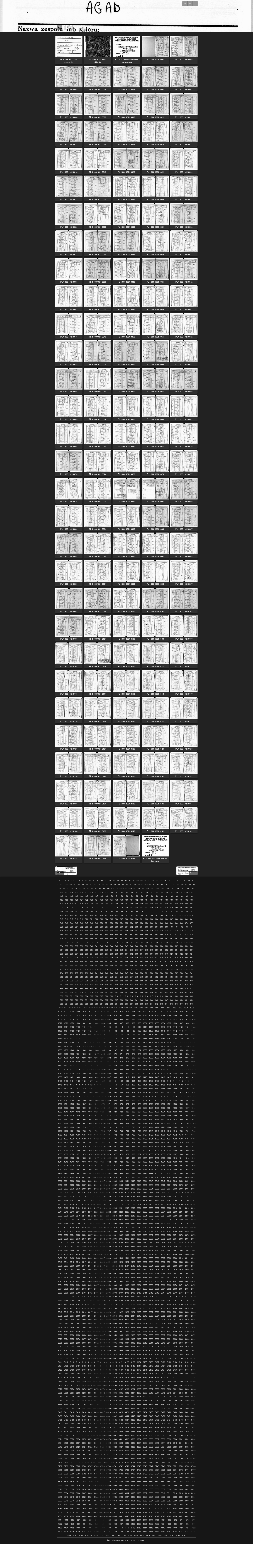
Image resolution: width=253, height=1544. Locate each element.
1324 (163, 1061)
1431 (115, 1081)
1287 (78, 1058)
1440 (169, 1081)
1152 (96, 1034)
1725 (175, 1127)
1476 (90, 1088)
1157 (127, 1034)
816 (191, 980)
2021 (145, 1177)
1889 (187, 1154)
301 (126, 915)
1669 (115, 1119)
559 (186, 946)
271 (146, 911)
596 (101, 954)
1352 (193, 1065)
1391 (151, 1073)
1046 (151, 1015)
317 (71, 919)
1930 (157, 1162)
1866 (187, 1150)
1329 (193, 1061)
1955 (169, 1165)
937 (116, 1000)
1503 (115, 1092)
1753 (60, 1135)
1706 (60, 1127)
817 (61, 984)
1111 (127, 1027)
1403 (84, 1077)
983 (76, 1007)
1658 (187, 1115)
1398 (193, 1073)
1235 (181, 1046)
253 (191, 907)
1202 (121, 1042)
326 (116, 919)
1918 (84, 1162)
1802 (78, 1142)
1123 (60, 1031)
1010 (84, 1011)
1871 (78, 1154)
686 (91, 965)
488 (101, 938)
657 (86, 961)
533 (191, 942)
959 (91, 1004)
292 (81, 915)
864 (156, 988)
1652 (151, 1115)
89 (104, 888)
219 (181, 903)
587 (191, 950)
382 (81, 927)
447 (186, 930)
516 (106, 942)
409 (81, 930)
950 (181, 1000)
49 (83, 884)
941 (136, 1000)
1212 (181, 1042)
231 (96, 907)
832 (136, 984)
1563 (60, 1104)
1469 (187, 1084)
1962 (72, 1169)
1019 (139, 1011)
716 (106, 969)
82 (76, 888)
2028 (187, 1177)
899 (61, 996)
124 (131, 892)
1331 (66, 1065)
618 (161, 954)
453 (81, 934)
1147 (66, 1034)
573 (121, 950)
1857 (133, 1150)
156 (141, 896)
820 (76, 984)
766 (81, 977)
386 (101, 927)
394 (141, 927)
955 (71, 1004)
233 (106, 907)
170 (76, 900)
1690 (102, 1123)
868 (176, 988)
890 (151, 992)
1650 (139, 1115)
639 (131, 957)
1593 (102, 1108)
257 (76, 911)
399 (166, 927)
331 (141, 919)
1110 (121, 1027)
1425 (78, 1081)
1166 (181, 1034)
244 (146, 907)
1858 (139, 1150)
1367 (145, 1069)
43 (60, 884)
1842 (181, 1146)
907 (101, 996)
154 (131, 896)
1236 (187, 1046)
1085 (108, 1023)
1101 (66, 1027)
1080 (78, 1023)
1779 (78, 1138)
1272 (127, 1054)
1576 (139, 1104)
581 (161, 950)
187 (161, 900)
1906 (151, 1158)
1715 (115, 1127)
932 (91, 1000)
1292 (108, 1058)
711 (81, 969)
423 (116, 930)
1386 (121, 1073)
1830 (108, 1146)
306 (151, 915)
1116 (157, 1027)
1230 (151, 1046)
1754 (66, 1135)
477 (66, 938)
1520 (78, 1096)
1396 (181, 1073)
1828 (96, 1146)
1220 (90, 1046)
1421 (193, 1077)
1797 (187, 1138)
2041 (127, 1181)
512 (86, 942)
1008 (72, 1011)
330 (136, 919)
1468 (181, 1084)
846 (71, 988)
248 (166, 907)
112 (71, 892)
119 (106, 892)
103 (162, 888)
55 (107, 884)
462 (126, 934)
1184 (151, 1038)
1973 (133, 1169)
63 (139, 884)
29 (141, 880)
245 (151, 907)
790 (61, 980)
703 (176, 965)
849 (86, 988)
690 (111, 965)
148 (101, 896)
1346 (157, 1065)
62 (135, 884)
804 (131, 980)
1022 (157, 1011)
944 (151, 1000)
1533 (157, 1096)
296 (101, 915)
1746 (157, 1131)
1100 (60, 1027)
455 (91, 934)
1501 (102, 1092)
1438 (157, 1081)
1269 (108, 1054)
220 (186, 903)
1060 (96, 1019)
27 (134, 880)
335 (161, 919)
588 (61, 954)
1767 (145, 1135)
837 (161, 984)
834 (146, 984)
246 (156, 907)
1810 (127, 1142)
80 (68, 888)
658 (91, 961)
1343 (139, 1065)
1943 (96, 1165)
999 (156, 1007)
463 (131, 934)
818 (66, 984)
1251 (139, 1050)
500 (161, 938)
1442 (181, 1081)
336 (166, 919)
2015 (108, 1177)
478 (71, 938)
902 (76, 996)
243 (141, 907)
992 (121, 1007)
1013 (102, 1011)
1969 (115, 1169)
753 (156, 973)
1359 (96, 1069)
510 (76, 942)
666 (131, 961)
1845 (60, 1150)
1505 (127, 1092)
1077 (60, 1023)
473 (181, 934)
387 (106, 927)
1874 (96, 1154)
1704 (187, 1123)
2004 (181, 1173)
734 (61, 973)
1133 (121, 1031)
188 (166, 900)
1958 (187, 1165)
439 (146, 930)
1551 (127, 1100)
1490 (175, 1088)
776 (126, 977)
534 (61, 946)
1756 (78, 1135)
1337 (102, 1065)
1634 (181, 1111)
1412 (139, 1077)
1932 (169, 1162)
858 (126, 988)
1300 (157, 1058)
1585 (193, 1104)
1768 (151, 1135)
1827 (90, 1146)
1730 (66, 1131)
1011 (90, 1011)
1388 (133, 1073)
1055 (66, 1019)
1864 (175, 1150)
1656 (175, 1115)
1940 (78, 1165)
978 (186, 1004)
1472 (66, 1088)
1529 (133, 1096)
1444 (193, 1081)
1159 (139, 1034)
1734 (90, 1131)
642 (146, 957)
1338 (108, 1065)
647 (171, 957)
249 (171, 907)
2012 (90, 1177)
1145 (193, 1031)
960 (96, 1004)
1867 (193, 1150)
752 (151, 973)
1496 (72, 1092)
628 (76, 957)
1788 (133, 1138)
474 (186, 934)
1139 (157, 1031)
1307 (60, 1061)
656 (81, 961)
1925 (127, 1162)
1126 (78, 1031)
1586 (60, 1108)
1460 (139, 1084)
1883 (151, 1154)
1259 (187, 1050)
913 (131, 996)
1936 (193, 1162)
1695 (133, 1123)
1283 (193, 1054)
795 (86, 980)
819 (71, 984)
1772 (175, 1135)
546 (121, 946)
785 (171, 977)
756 (171, 973)
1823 (66, 1146)
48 (79, 884)
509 (71, 942)
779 (141, 977)
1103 (78, 1027)
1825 (78, 1146)
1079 (72, 1023)
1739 (121, 1131)
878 (91, 992)
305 (146, 915)
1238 (60, 1050)
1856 (127, 1150)
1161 (151, 1034)
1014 (108, 1011)
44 (63, 884)
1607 (187, 1108)
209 (136, 903)
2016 (115, 1177)
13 (98, 880)
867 (171, 988)
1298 (145, 1058)
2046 (157, 1181)
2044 (145, 1181)
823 (91, 984)
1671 (127, 1119)
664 (121, 961)
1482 (127, 1088)
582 (166, 950)
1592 (96, 1108)
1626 (133, 1111)
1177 (108, 1038)
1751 (187, 1131)
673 (166, 961)
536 (71, 946)
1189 (181, 1038)
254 (61, 911)
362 (161, 923)
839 (171, 984)
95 (127, 888)
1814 (151, 1142)
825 (101, 984)
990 (111, 1007)
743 (106, 973)
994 (131, 1007)
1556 (157, 1100)
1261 (60, 1054)
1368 (151, 1069)
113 (76, 892)
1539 (193, 1096)
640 (136, 957)
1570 (102, 1104)
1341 (127, 1065)
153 (126, 896)
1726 (181, 1127)
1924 (121, 1162)
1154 (108, 1034)
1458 (127, 1084)
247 (161, 907)
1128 (90, 1031)
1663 (78, 1119)
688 (101, 965)
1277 (157, 1054)
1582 (175, 1104)
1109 (115, 1027)
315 (61, 919)
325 (111, 919)
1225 (121, 1046)
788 (186, 977)
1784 (108, 1138)
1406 (102, 1077)
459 (111, 934)
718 (116, 969)
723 (141, 969)
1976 (151, 1169)
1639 (72, 1115)
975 (171, 1004)
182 (136, 900)
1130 (102, 1031)
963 (111, 1004)
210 (141, 903)
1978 (163, 1169)
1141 (169, 1031)
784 (166, 977)
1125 (72, 1031)
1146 (60, 1034)
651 (191, 957)
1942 (90, 1165)
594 (91, 954)
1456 (115, 1084)
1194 (72, 1042)
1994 (121, 1173)
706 (191, 965)
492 (121, 938)
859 (131, 988)
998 (151, 1007)
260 (91, 911)
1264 (78, 1054)
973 (161, 1004)
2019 (133, 1177)
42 (193, 880)
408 (76, 930)
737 (76, 973)
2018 (127, 1177)
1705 (193, 1123)
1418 (175, 1077)
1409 (121, 1077)
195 (66, 903)
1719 (139, 1127)
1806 (102, 1142)
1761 (108, 1135)
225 (66, 907)
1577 (145, 1104)
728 (166, 969)
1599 (139, 1108)
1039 (108, 1015)
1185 (157, 1038)
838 (166, 984)
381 (76, 927)
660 (101, 961)
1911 (181, 1158)
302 (131, 915)
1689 (96, 1123)
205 (116, 903)
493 (126, 938)
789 (191, 977)
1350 (181, 1065)
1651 (145, 1115)
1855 (121, 1150)
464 (136, 934)
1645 (108, 1115)
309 (166, 915)
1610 (66, 1111)
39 (181, 880)
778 (136, 977)
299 (116, 915)
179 (121, 900)
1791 (151, 1138)
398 (161, 927)
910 (116, 996)
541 (96, 946)
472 (176, 934)
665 (126, 961)
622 (181, 954)
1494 (60, 1092)
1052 (187, 1015)
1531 (145, 1096)
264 (111, 911)
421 (106, 930)
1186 (163, 1038)
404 (191, 927)
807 (146, 980)
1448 (78, 1084)
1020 (145, 1011)
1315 (108, 1061)
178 (116, 900)
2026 (175, 1177)
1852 (102, 1150)
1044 (139, 1015)
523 (141, 942)
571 (111, 950)
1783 (102, 1138)
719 (121, 969)
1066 (133, 1019)
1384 (108, 1073)
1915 (66, 1162)
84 (84, 888)
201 (96, 903)
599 (116, 954)
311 (176, 915)
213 (156, 903)
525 (151, 942)
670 (151, 961)
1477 (96, 1088)
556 (171, 946)
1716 (121, 1127)
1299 (151, 1058)
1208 (157, 1042)
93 (119, 888)
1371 (169, 1069)
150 (111, 896)
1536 (175, 1096)
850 (91, 988)
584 (176, 950)
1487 (157, 1088)
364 (171, 923)
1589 (78, 1108)
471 (171, 934)
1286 (72, 1058)
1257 (175, 1050)
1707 (66, 1127)
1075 (187, 1019)
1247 (115, 1050)
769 (96, 977)
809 (156, 980)
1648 (127, 1115)
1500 (96, 1092)
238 (116, 907)
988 (101, 1007)
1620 (96, 1111)
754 (161, 973)
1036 (90, 1015)
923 (181, 996)
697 (146, 965)
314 (191, 915)
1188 (175, 1038)
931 (86, 1000)
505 (186, 938)
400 (171, 927)
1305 (187, 1058)
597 (106, 954)
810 (161, 980)
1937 (60, 1165)
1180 (127, 1038)
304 (141, 915)
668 (141, 961)
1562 (193, 1100)
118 (101, 892)
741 (96, 973)
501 (166, 938)
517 (111, 942)
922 (176, 996)
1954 (163, 1165)
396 (151, 927)
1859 (145, 1150)
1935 (187, 1162)
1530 (139, 1096)
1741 (133, 1131)
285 (181, 911)
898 (191, 992)
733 (191, 969)
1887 (175, 1154)
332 (146, 919)
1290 (96, 1058)
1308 (66, 1061)
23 (118, 880)
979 (191, 1004)
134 (166, 892)
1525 (108, 1096)
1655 (169, 1115)
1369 (157, 1069)
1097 (181, 1023)
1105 (90, 1027)
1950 (139, 1165)
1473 (72, 1088)
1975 (145, 1169)
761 (191, 973)
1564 (66, 1104)
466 (146, 934)
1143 (181, 1031)
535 (66, 946)
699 (156, 965)
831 (131, 984)
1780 (84, 1138)
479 (76, 938)
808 (151, 980)
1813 (145, 1142)
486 (91, 938)
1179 (121, 1038)
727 (161, 969)
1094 (163, 1023)
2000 (157, 1173)
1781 (90, 1138)
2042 (133, 1181)
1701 (169, 1123)
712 (86, 969)
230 (91, 907)
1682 (193, 1119)
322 (96, 919)
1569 (96, 1104)
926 (61, 1000)
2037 (102, 1181)
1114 (145, 1027)
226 (71, 907)
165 (186, 896)
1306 (193, 1058)
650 (186, 957)
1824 (72, 1146)
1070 (157, 1019)
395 (146, 927)
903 (81, 996)
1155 (115, 1034)
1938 (66, 1165)
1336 (96, 1065)
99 (143, 888)
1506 (133, 1092)
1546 (96, 1100)
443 (166, 930)
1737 (108, 1131)
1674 (145, 1119)
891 (156, 992)
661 (106, 961)
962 (106, 1004)
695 (136, 965)
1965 (90, 1169)
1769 (157, 1135)
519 (121, 942)
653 (66, 961)
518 (116, 942)
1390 (145, 1073)
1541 (66, 1100)
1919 (90, 1162)
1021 (151, 1011)
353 (116, 923)
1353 (60, 1069)
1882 (145, 1154)
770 (101, 977)
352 (111, 923)
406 (66, 930)
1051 (181, 1015)
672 (161, 961)
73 (178, 884)
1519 (72, 1096)
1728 (193, 1127)
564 (76, 950)
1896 (90, 1158)
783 (161, 977)
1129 (96, 1031)
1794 (169, 1138)
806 (141, 980)
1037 (96, 1015)
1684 (66, 1123)
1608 (193, 1108)
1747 (163, 1131)
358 (141, 923)
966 (126, 1004)
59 (123, 884)
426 (131, 930)
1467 (175, 1084)
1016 (121, 1011)
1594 (108, 1108)
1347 (163, 1065)
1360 (102, 1069)
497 (146, 938)
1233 (169, 1046)
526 (156, 942)
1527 (121, 1096)
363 (166, 923)
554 (161, 946)
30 (145, 880)
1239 (66, 1050)
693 (126, 965)
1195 (78, 1042)
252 (186, 907)
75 (186, 884)
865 (161, 988)
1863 (169, 1150)
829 (121, 984)
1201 (115, 1042)
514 (96, 942)
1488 (163, 1088)
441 (156, 930)
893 (166, 992)
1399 (60, 1077)
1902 (127, 1158)
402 (181, 927)
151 (116, 896)
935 (106, 1000)
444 (171, 930)
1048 (163, 1015)
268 (131, 911)
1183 (145, 1038)
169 (71, 900)
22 (114, 880)
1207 (151, 1042)
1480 (115, 1088)
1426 (84, 1081)
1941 (84, 1165)
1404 (90, 1077)
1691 (108, 1123)
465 (141, 934)
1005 (192, 1007)
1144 (187, 1031)
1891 (60, 1158)
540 (91, 946)
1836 (145, 1146)
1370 (163, 1069)
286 (186, 911)
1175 (96, 1038)
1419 (181, 1077)
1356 (78, 1069)
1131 (108, 1031)
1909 (169, 1158)
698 (151, 965)
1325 (169, 1061)
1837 (151, 1146)
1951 (145, 1165)
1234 (175, 1046)
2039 (115, 1181)
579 (151, 950)
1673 (139, 1119)
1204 (133, 1042)
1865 (181, 1150)
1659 (193, 1115)
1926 (133, 1162)
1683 (60, 1123)
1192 (60, 1042)
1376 (60, 1073)
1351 (187, 1065)
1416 (163, 1077)
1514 (181, 1092)
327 (121, 919)
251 (181, 907)
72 (174, 884)
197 (76, 903)
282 (166, 911)
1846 (66, 1150)
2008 (66, 1177)
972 (156, 1004)
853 (101, 988)
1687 (84, 1123)
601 (126, 954)
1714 (108, 1127)
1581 (169, 1104)
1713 (102, 1127)
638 (126, 957)
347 (86, 923)
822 (86, 984)
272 (151, 911)
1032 (66, 1015)
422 (111, 930)
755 (166, 973)
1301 (163, 1058)
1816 (163, 1142)
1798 (193, 1138)
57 (115, 884)
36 (169, 880)
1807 (108, 1142)
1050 (175, 1015)
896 (181, 992)
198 (81, 903)
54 (103, 884)
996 (141, 1007)
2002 (169, 1173)
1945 (108, 1165)
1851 (96, 1150)
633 (101, 957)
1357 (84, 1069)
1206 (145, 1042)
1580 (163, 1104)
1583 (181, 1104)
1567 (84, 1104)
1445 (60, 1084)
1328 (187, 1061)
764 (71, 977)
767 (86, 977)
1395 (175, 1073)
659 (96, 961)
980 (61, 1007)
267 (126, 911)
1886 (169, 1154)
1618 (84, 1111)
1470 (193, 1084)
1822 (60, 1146)
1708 (72, 1127)
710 (76, 969)
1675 (151, 1119)
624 (191, 954)
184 (146, 900)
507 (61, 942)
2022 (151, 1177)
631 (91, 957)
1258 (181, 1050)
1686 (78, 1123)
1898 (102, 1158)
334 (156, 919)
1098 (187, 1023)
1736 (102, 1131)
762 (61, 977)
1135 (133, 1031)
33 (157, 880)
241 (131, 907)
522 (136, 942)
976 (176, 1004)
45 (67, 884)
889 (146, 992)
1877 (115, 1154)
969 (141, 1004)
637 (121, 957)
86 (92, 888)
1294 (121, 1058)
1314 (102, 1061)
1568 (90, 1104)
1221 (96, 1046)
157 (146, 896)
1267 (96, 1054)
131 (151, 892)
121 (116, 892)
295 (96, 915)
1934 (181, 1162)
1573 (121, 1104)
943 (146, 1000)
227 (76, 907)
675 (171, 961)
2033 (78, 1181)
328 (126, 919)
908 (106, 996)
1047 (157, 1015)
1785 (115, 1138)
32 (153, 880)
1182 (139, 1038)
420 (101, 930)
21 (110, 880)
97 (135, 888)
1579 (157, 1104)
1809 (121, 1142)
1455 (108, 1084)
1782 (96, 1138)
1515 (187, 1092)
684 (81, 965)
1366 (139, 1069)
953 (61, 1004)
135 (171, 892)
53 (99, 884)
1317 (121, 1061)
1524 (102, 1096)
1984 (60, 1173)
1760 (102, 1135)
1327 (181, 1061)
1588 (72, 1108)
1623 (115, 1111)
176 (106, 900)
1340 (121, 1065)
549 (136, 946)
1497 (78, 1092)
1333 (78, 1065)
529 (171, 942)
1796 (181, 1138)
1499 (90, 1092)
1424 (72, 1081)
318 (76, 919)
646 (166, 957)
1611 (72, 1111)
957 (81, 1004)
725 (151, 969)
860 (136, 988)
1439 (163, 1081)
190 (176, 900)
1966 (96, 1169)
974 (166, 1004)
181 (131, 900)
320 (86, 919)
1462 (151, 1084)
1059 (90, 1019)
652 (61, 961)
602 (131, 954)
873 (66, 992)
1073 (175, 1019)
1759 (96, 1135)
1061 (102, 1019)
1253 (151, 1050)
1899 (108, 1158)
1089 (133, 1023)
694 (131, 965)
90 (108, 888)
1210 (169, 1042)
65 (146, 884)
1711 (90, 1127)
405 (61, 930)
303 (136, 915)
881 (106, 992)
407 (71, 930)
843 (191, 984)
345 (76, 923)
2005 (187, 1173)
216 (166, 903)
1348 (169, 1065)
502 (171, 938)
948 (171, 1000)
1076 (193, 1019)
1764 (127, 1135)
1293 (115, 1058)
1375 (193, 1069)
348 (91, 923)
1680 (181, 1119)
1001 (168, 1007)
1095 (169, 1023)
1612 (78, 1111)
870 (186, 988)
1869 (66, 1154)
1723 (163, 1127)
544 (111, 946)
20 (106, 880)
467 (151, 934)
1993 (115, 1173)
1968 (108, 1169)
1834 (133, 1146)
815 (186, 980)
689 (106, 965)
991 (116, 1007)
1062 (108, 1019)
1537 (181, 1096)
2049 (175, 1181)
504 (181, 938)
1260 (193, 1050)
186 (156, 900)
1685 (72, 1123)
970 (146, 1004)
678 (186, 961)
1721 (151, 1127)
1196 (84, 1042)
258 (81, 911)
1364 (127, 1069)
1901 (121, 1158)
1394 (169, 1073)
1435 (139, 1081)
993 (126, 1007)
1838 (157, 1146)
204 (111, 903)
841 (181, 984)
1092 (151, 1023)
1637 (60, 1115)
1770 (163, 1135)
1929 (151, 1162)
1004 (186, 1007)
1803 (84, 1142)
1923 (115, 1162)
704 (181, 965)
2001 (163, 1173)
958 (86, 1004)
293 (86, 915)
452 (76, 934)
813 (176, 980)
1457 (121, 1084)
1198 (96, 1042)
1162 (157, 1034)
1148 (72, 1034)
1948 (127, 1165)
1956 (175, 1165)
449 (61, 934)
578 (146, 950)
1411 (133, 1077)
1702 (175, 1123)
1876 (108, 1154)
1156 (121, 1034)
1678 (169, 1119)
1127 (84, 1031)
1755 (72, 1135)
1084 (102, 1023)
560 (191, 946)
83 (80, 888)
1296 (133, 1058)
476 (61, 938)
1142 (175, 1031)
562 (66, 950)
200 (91, 903)
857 (121, 988)
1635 (187, 1111)
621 (176, 954)
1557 (163, 1100)
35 (165, 880)
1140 (163, 1031)
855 (111, 988)
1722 (157, 1127)
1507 (139, 1092)
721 (131, 969)
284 (176, 911)
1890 (193, 1154)
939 (126, 1000)
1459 (133, 1084)
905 (91, 996)
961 (101, 1004)
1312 (90, 1061)
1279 (169, 1054)
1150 (84, 1034)
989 (106, 1007)
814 (181, 980)
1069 (151, 1019)
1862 (163, 1150)
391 (126, 927)
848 (81, 988)
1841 (175, 1146)
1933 (175, 1162)
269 (136, 911)
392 (131, 927)
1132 (115, 1031)
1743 (145, 1131)
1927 (139, 1162)
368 (181, 923)
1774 (187, 1135)
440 (151, 930)
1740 (127, 1131)
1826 (84, 1146)
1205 (139, 1042)
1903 (133, 1158)
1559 (175, 1100)
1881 (139, 1154)
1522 (90, 1096)
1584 (187, 1104)
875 (76, 992)
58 (119, 884)
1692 (115, 1123)
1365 (133, 1069)
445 (176, 930)
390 (121, 927)
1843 (187, 1146)
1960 (60, 1169)
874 (71, 992)
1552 (133, 1100)
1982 (187, 1169)
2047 (163, 1181)
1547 (102, 1100)
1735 (96, 1131)
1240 (72, 1050)
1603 (163, 1108)
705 (186, 965)
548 (131, 946)
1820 (187, 1142)
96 (131, 888)
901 (71, 996)
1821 (193, 1142)
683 (76, 965)
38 (177, 880)
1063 (115, 1019)
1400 (66, 1077)
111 (66, 892)
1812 (139, 1142)
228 (81, 907)
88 (100, 888)
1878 (121, 1154)
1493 (193, 1088)
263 (106, 911)
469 (161, 934)
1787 (127, 1138)
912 (126, 996)
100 (147, 888)
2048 (169, 1181)
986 (91, 1007)
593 (86, 954)
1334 (84, 1065)
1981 (181, 1169)
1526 (115, 1096)
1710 (84, 1127)
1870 (72, 1154)
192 (186, 900)
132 (156, 892)
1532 (151, 1096)
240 (126, 907)
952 (191, 1000)
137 (181, 892)
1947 (121, 1165)
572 (116, 950)
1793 (163, 1138)
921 (171, 996)
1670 (121, 1119)
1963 (78, 1169)
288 (61, 915)
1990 (96, 1173)
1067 (139, 1019)
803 (126, 980)
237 (111, 907)
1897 (96, 1158)
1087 (121, 1023)
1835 (139, 1146)
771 (106, 977)
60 (127, 884)
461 (121, 934)
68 (158, 884)
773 (111, 977)
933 (96, 1000)
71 (170, 884)
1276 (151, 1054)
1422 (60, 1081)
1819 (181, 1142)
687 (96, 965)
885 (126, 992)
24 (122, 880)
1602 (157, 1108)
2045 (151, 1181)
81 (72, 888)
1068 (145, 1019)
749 (136, 973)
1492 (187, 1088)
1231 (157, 1046)
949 (176, 1000)
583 (171, 950)
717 (111, 969)
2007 (60, 1177)
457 (101, 934)
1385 (115, 1073)
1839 (163, 1146)
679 (191, 961)
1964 (84, 1169)
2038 (108, 1181)
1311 (84, 1061)
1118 (169, 1027)
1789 (139, 1138)
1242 (84, 1050)
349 (96, 923)
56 (111, 884)
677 (181, 961)
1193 (66, 1042)
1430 (108, 1081)
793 (76, 980)
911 (121, 996)
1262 (66, 1054)
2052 (193, 1181)
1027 (187, 1011)
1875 (102, 1154)
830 (126, 984)
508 (66, 942)
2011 (84, 1177)
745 (116, 973)
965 (121, 1004)
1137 (145, 1031)
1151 (90, 1034)
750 (141, 973)
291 (76, 915)
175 (101, 900)
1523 (96, 1096)
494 (131, 938)
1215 (60, 1046)
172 (86, 900)
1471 (60, 1088)
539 (86, 946)
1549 (115, 1100)
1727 (187, 1127)
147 (96, 896)
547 (126, 946)
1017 (127, 1011)
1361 (108, 1069)
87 (96, 888)
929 (76, 1000)
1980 (175, 1169)
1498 (84, 1092)
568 (96, 950)
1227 (133, 1046)
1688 (90, 1123)
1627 (139, 1111)
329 (131, 919)
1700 (163, 1123)
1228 (139, 1046)
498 (151, 938)
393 (136, 927)
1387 (127, 1073)
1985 (66, 1173)
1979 (169, 1169)
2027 (181, 1177)
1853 (108, 1150)
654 (71, 961)
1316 (115, 1061)
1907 (157, 1158)
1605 (175, 1108)
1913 (193, 1158)
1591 (90, 1108)
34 (161, 880)
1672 (133, 1119)
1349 (175, 1065)
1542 (72, 1100)
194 (61, 903)
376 (186, 923)
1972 (127, 1169)
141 (66, 896)
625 (61, 957)
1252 (145, 1050)
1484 (139, 1088)
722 (136, 969)
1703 (181, 1123)
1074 (181, 1019)
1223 (108, 1046)
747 (126, 973)
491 (116, 938)
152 (121, 896)
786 (176, 977)
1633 (175, 1111)
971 (151, 1004)
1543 (78, 1100)
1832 (121, 1146)
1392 (157, 1073)
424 (121, 930)
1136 (139, 1031)
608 (156, 954)
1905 (145, 1158)
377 (191, 923)
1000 (162, 1007)
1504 (121, 1092)
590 (71, 954)
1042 (127, 1015)
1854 (115, 1150)
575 (131, 950)
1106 (96, 1027)
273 (156, 911)
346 (81, 923)
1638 (66, 1115)
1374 (187, 1069)
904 (86, 996)
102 (157, 888)
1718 (133, 1127)
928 (71, 1000)
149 (106, 896)
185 (151, 900)
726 (156, 969)
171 (81, 900)
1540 (60, 1100)
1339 (115, 1065)
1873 (90, 1154)
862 (146, 988)
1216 (66, 1046)
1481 (121, 1088)
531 (181, 942)
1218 (78, 1046)
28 (138, 880)
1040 (115, 1015)
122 (121, 892)
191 (181, 900)
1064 (121, 1019)
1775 (193, 1135)
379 (66, 927)
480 (81, 938)
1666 (96, 1119)
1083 (96, 1023)
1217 (72, 1046)
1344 (145, 1065)
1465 (163, 1084)
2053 (60, 1185)
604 (141, 954)
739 (86, 973)
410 (86, 930)
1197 (90, 1042)
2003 (175, 1173)
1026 (181, 1011)
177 (111, 900)
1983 (193, 1169)
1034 (78, 1015)
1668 (108, 1119)
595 (96, 954)
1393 (163, 1073)
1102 (72, 1027)
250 (176, 907)
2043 (139, 1181)
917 (151, 996)
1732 (78, 1131)
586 (186, 950)
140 (61, 896)
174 (96, 900)
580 (156, 950)
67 (154, 884)
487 (96, 938)
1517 (60, 1096)
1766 (139, 1135)
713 (91, 969)
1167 (187, 1034)
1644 (102, 1115)
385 (96, 927)
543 (106, 946)
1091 (145, 1023)
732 (186, 969)
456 (96, 934)
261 (96, 911)
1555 (151, 1100)
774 (116, 977)
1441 (175, 1081)
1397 (187, 1073)
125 (136, 892)
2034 (84, 1181)
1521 (84, 1096)
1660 (60, 1119)
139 (191, 892)
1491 (181, 1088)
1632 (169, 1111)
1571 (108, 1104)
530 (176, 942)
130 (146, 892)
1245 (102, 1050)
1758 (90, 1135)
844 (61, 988)
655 (76, 961)
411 (91, 930)
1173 (84, 1038)
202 (101, 903)
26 (130, 880)
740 (91, 973)
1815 (157, 1142)
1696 (139, 1123)
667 (136, 961)
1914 (60, 1162)
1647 (121, 1115)
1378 (72, 1073)
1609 (60, 1111)
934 (101, 1000)
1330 (60, 1065)
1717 (127, 1127)
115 (86, 892)
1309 (72, 1061)
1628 (145, 1111)
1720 (145, 1127)
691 (116, 965)
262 (101, 911)
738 (81, 973)
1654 (163, 1115)
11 (90, 880)
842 (186, 984)
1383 (102, 1073)
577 (141, 950)
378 (61, 927)
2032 (72, 1181)
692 (121, 965)
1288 (84, 1058)
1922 (108, 1162)
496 (141, 938)
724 (146, 969)
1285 (66, 1058)
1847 (72, 1150)
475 (191, 934)
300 (121, 915)
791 (66, 980)
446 (181, 930)
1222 (102, 1046)
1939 (72, 1165)
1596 (121, 1108)
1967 (102, 1169)
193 (191, 900)
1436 (145, 1081)
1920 (96, 1162)
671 (156, 961)
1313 (96, 1061)
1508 (145, 1092)
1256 (169, 1050)
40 (185, 880)
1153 (102, 1034)
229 (86, 907)
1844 (193, 1146)
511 (81, 942)
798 (101, 980)
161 (166, 896)
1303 (175, 1058)
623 (186, 954)
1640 (78, 1115)
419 (96, 930)
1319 (133, 1061)
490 (111, 938)
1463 (157, 1084)
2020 (139, 1177)
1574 (127, 1104)
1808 (115, 1142)
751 (146, 973)
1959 (193, 1165)
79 (64, 888)
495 (136, 938)
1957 (181, 1165)
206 (121, 903)
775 (121, 977)
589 (66, 954)
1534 (163, 1096)
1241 (78, 1050)
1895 (84, 1158)
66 (150, 884)
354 (121, 923)
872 (61, 992)
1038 (102, 1015)
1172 (78, 1038)
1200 (108, 1042)
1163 (163, 1034)
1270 (115, 1054)
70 (166, 884)
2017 (121, 1177)
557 (176, 946)
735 (66, 973)
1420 (187, 1077)
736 (71, 973)
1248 (121, 1050)
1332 (72, 1065)
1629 (151, 1111)
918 (156, 996)
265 (116, 911)
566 (86, 950)
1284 (60, 1058)
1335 (90, 1065)
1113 (139, 1027)
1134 (127, 1031)
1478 (102, 1088)
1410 (127, 1077)
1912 (187, 1158)
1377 (66, 1073)
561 (61, 950)
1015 (115, 1011)
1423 (66, 1081)
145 (86, 896)
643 (151, 957)
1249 (127, 1050)
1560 (181, 1100)
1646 (115, 1115)
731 (181, 969)
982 (71, 1007)
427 (136, 930)
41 (189, 880)
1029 (60, 1015)
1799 (60, 1142)
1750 (181, 1131)
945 (156, 1000)
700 (161, 965)
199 (86, 903)
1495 (66, 1092)
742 (101, 973)
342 (61, 923)
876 (81, 992)
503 (176, 938)
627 (71, 957)
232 (101, 907)
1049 (169, 1015)
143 (76, 896)
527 (161, 942)
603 (136, 954)
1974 (139, 1169)
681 (66, 965)
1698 (151, 1123)
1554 (145, 1100)
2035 (90, 1181)
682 (71, 965)
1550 (121, 1100)
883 (116, 992)
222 (61, 907)
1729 (60, 1131)
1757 (84, 1135)
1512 (169, 1092)
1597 (127, 1108)
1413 (145, 1077)
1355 (72, 1069)
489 (106, 938)
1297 (139, 1058)
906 (96, 996)
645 (161, 957)
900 (66, 996)
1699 (157, 1123)
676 (176, 961)
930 (81, 1000)
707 (61, 969)
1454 (102, 1084)
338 (176, 919)
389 (116, 927)
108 (187, 888)
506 (191, 938)
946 (161, 1000)
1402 (78, 1077)
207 (126, 903)
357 (136, 923)
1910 (175, 1158)
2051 (187, 1181)
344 (71, 923)
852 (96, 988)
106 (177, 888)
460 (116, 934)
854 (106, 988)
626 (66, 957)
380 (71, 927)
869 (181, 988)
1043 (133, 1015)
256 (71, 911)
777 (131, 977)
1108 (108, 1027)
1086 (115, 1023)
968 (136, 1004)
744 (111, 973)
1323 (157, 1061)
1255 (163, 1050)
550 (141, 946)
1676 (157, 1119)
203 (106, 903)
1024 (169, 1011)
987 (96, 1007)
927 (66, 1000)
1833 (127, 1146)
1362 (115, 1069)
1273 (133, 1054)
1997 (139, 1173)
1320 (139, 1061)
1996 (133, 1173)
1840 (169, 1146)
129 (141, 892)
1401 (72, 1077)
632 (96, 957)
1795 (175, 1138)
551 (146, 946)
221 (191, 903)
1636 (193, 1111)
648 (176, 957)
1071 (163, 1019)
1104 (84, 1027)
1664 (84, 1119)
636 (116, 957)
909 (111, 996)
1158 (133, 1034)
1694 (127, 1123)
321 (91, 919)
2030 (60, 1181)
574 (126, 950)
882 (111, 992)
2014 (102, 1177)
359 (146, 923)
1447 (72, 1084)
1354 (66, 1069)
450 (66, 934)
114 (81, 892)
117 (96, 892)
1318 (127, 1061)
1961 (66, 1169)
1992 (108, 1173)
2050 (181, 1181)
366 (176, 923)
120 (111, 892)
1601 (151, 1108)
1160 (145, 1034)
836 (156, 984)
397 (156, 927)
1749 (175, 1131)
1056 (72, 1019)
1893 (72, 1158)
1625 (127, 1111)
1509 (151, 1092)
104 (167, 888)
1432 (121, 1081)
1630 (157, 1111)
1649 (133, 1115)
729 (171, 969)
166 (191, 896)
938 (121, 1000)
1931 (163, 1162)
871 (191, 988)
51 (91, 884)
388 (111, 927)
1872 (84, 1154)
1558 (169, 1100)
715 (101, 969)
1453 (96, 1084)
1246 (108, 1050)
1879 (127, 1154)
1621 (102, 1111)
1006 (60, 1011)
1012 (96, 1011)
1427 (90, 1081)
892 (161, 992)
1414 (151, 1077)
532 (186, 942)
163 (176, 896)
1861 (157, 1150)
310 (171, 915)
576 (136, 950)
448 (191, 930)
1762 (115, 1135)
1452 (90, 1084)
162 (171, 896)
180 (126, 900)
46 (71, 884)
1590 (84, 1108)
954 (66, 1004)
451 (71, 934)
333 (151, 919)
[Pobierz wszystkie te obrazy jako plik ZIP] (190, 3)
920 (166, 996)
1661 (66, 1119)
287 (191, 911)
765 (76, 977)
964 (116, 1004)
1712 (96, 1127)
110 (61, 892)
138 (186, 892)
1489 (169, 1088)
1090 (139, 1023)
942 (141, 1000)
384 (91, 927)
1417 (169, 1077)
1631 (163, 1111)
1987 (78, 1173)
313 (186, 915)
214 (161, 903)
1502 (108, 1092)
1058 (84, 1019)
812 (171, 980)
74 (182, 884)
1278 (163, 1054)
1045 (145, 1015)
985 (86, 1007)
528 (166, 942)
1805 (96, 1142)
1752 (193, 1131)
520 (126, 942)
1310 (78, 1061)
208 (131, 903)
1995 (127, 1173)
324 (106, 919)
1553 (139, 1100)
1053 (193, 1015)
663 (116, 961)
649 (181, 957)
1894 (78, 1158)
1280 (175, 1054)
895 (176, 992)
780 (146, 977)
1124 (66, 1031)
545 (116, 946)
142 (71, 896)
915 (141, 996)
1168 (193, 1034)
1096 (175, 1023)
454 (86, 934)
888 (141, 992)
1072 (169, 1019)
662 (111, 961)
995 (136, 1007)
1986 (72, 1173)
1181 (133, 1038)
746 (121, 973)
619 (166, 954)
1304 (181, 1058)
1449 (84, 1084)
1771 (169, 1135)
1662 (72, 1119)
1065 (127, 1019)
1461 (145, 1084)
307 (156, 915)
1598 (133, 1108)
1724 (169, 1127)
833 (141, 984)
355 (126, 923)
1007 (66, 1011)
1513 (175, 1092)
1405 (96, 1077)
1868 (60, 1154)
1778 (72, 1138)
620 (171, 954)
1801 (72, 1142)
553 (156, 946)
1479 (108, 1088)
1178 (115, 1038)
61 (131, 884)
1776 (60, 1138)
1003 (180, 1007)
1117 (163, 1027)
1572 (115, 1104)
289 (66, 915)
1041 (121, 1015)
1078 (66, 1023)
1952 (151, 1165)
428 (141, 930)
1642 (90, 1115)
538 (81, 946)
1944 (102, 1165)
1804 (90, 1142)
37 (173, 880)
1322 (151, 1061)
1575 (133, 1104)
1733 (84, 1131)
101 (152, 888)
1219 (84, 1046)
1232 (163, 1046)
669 (146, 961)
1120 (181, 1027)
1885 (163, 1154)
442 (161, 930)
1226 (127, 1046)
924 (186, 996)
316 (66, 919)
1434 (133, 1081)
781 (151, 977)
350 (101, 923)
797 (96, 980)
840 (176, 984)
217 (171, 903)
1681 (187, 1119)
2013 (96, 1177)
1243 (90, 1050)
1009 (78, 1011)
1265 (84, 1054)
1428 (96, 1081)
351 (106, 923)
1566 (78, 1104)
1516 (193, 1092)
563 (71, 950)
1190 (187, 1038)
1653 (157, 1115)
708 (66, 969)
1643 (96, 1115)
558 (181, 946)
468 (156, 934)
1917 (78, 1162)
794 (81, 980)
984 (81, 1007)
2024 (163, 1177)
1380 (84, 1073)
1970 (121, 1169)
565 (81, 950)
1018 (133, 1011)
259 (86, 911)
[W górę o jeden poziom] (59, 27)
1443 (187, 1081)
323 (101, 919)
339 (181, 919)
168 (66, 900)
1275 (145, 1054)
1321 (145, 1061)
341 (191, 919)
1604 (169, 1108)
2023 (157, 1177)
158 (151, 896)
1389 (139, 1073)
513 (91, 942)
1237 (193, 1046)
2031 (66, 1181)
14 (102, 880)
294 (91, 915)
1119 (175, 1027)
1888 (181, 1154)
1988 (84, 1173)
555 (166, 946)
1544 (84, 1100)
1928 (145, 1162)
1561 (187, 1100)
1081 (84, 1023)
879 (96, 992)
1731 (72, 1131)
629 (81, 957)
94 (123, 888)
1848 (78, 1150)
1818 (175, 1142)
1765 (133, 1135)
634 (106, 957)
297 (106, 915)
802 (121, 980)
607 (151, 954)
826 (106, 984)
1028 (193, 1011)
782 (156, 977)
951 (186, 1000)
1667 (102, 1119)
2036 (96, 1181)
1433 (127, 1081)
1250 (133, 1050)
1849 (84, 1150)
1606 (181, 1108)
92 (116, 888)
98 (139, 888)
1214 (193, 1042)
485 (86, 938)
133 (161, 892)
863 (151, 988)
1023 (163, 1011)
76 (190, 884)
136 (176, 892)
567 (91, 950)
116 (91, 892)
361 (156, 923)
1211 (175, 1042)
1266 (90, 1054)
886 (131, 992)
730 (176, 969)
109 (192, 888)
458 (106, 934)
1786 (121, 1138)
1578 (151, 1104)
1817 (169, 1142)
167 (61, 900)
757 (176, 973)
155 (136, 896)
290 (71, 915)
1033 (72, 1015)
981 (66, 1007)
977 (181, 1004)
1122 (193, 1027)
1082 (90, 1023)
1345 (151, 1065)
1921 (102, 1162)
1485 (145, 1088)
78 (60, 888)
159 (156, 896)
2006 (193, 1173)
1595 (115, 1108)
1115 (151, 1027)
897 (186, 992)
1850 (90, 1150)
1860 (151, 1150)
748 (131, 973)
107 (182, 888)
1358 (90, 1069)
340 (186, 919)
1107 (102, 1027)
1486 (151, 1088)
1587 (66, 1108)
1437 (151, 1081)
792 (71, 980)
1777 (66, 1138)
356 (131, 923)
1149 (78, 1034)
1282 (187, 1054)
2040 (121, 1181)
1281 (181, 1054)
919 (161, 996)
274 (161, 911)
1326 (175, 1061)
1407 (108, 1077)
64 (143, 884)
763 (66, 977)
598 (111, 954)
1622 (108, 1111)
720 (126, 969)
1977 (157, 1169)
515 (101, 942)
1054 (60, 1019)
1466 (169, 1084)
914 (136, 996)
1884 (157, 1154)
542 (101, 946)
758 (181, 973)
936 (111, 1000)
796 (91, 980)
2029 (193, 1177)
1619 (90, 1111)
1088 (127, 1023)
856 (116, 988)
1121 (187, 1027)
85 (88, 888)
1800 (66, 1142)
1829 (102, 1146)
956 (76, 1004)
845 (66, 988)
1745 (151, 1131)
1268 (102, 1054)
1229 (145, 1046)
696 (141, 965)
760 (186, 973)
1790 (145, 1138)
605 (146, 954)
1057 (78, 1019)
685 (86, 965)
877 (86, 992)
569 (101, 950)
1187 (169, 1038)
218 (176, 903)
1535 (169, 1096)
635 (111, 957)
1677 (163, 1119)
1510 (157, 1092)
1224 (115, 1046)
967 (131, 1004)
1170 (66, 1038)
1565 (72, 1104)
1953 (157, 1165)
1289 (90, 1058)
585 (181, 950)
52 (95, 884)
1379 (78, 1073)
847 (76, 988)
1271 (121, 1054)
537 (76, 946)
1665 (90, 1119)
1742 (139, 1131)
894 (171, 992)
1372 (175, 1069)
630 (86, 957)
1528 (127, 1096)
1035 (84, 1015)
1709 (78, 1127)
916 (146, 996)
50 (87, 884)
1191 (193, 1038)
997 (146, 1007)
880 (101, 992)
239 (121, 907)
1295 (127, 1058)
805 (136, 980)
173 (91, 900)
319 (81, 919)
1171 (72, 1038)
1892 (66, 1158)
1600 (145, 1108)
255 (66, 911)
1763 (121, 1135)
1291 (102, 1058)
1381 (90, 1073)
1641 (84, 1115)
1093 (157, 1023)
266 (121, 911)
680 (61, 965)
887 (136, 992)
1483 (133, 1088)
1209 (163, 1042)
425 (126, 930)
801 (116, 980)
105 (172, 888)
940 (131, 1000)
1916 (72, 1162)
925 (191, 996)
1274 (139, 1054)
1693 (121, 1123)
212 (151, 903)
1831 (115, 1146)
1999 (151, 1173)
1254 (157, 1050)
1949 (133, 1165)
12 (94, 880)
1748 (169, 1131)
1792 (157, 1138)
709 (71, 969)
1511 (163, 1092)
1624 (121, 1111)
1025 (175, 1011)
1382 (96, 1073)
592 (81, 954)
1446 (66, 1084)
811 (166, 980)
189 (171, 900)
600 (121, 954)
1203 (127, 1042)
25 (126, 880)
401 (176, 927)
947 (166, 1000)
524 (146, 942)
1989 (90, 1173)
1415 (157, 1077)
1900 (115, 1158)
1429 (102, 1081)
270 (141, 911)
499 (156, 938)
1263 (72, 1054)
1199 (102, 1042)
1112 (133, 1027)
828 (116, 984)
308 (161, 915)
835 (151, 984)
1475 (84, 1088)
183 (141, 900)
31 (149, 880)
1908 (163, 1158)
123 (126, 892)
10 (86, 880)
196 (71, 903)
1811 (133, 1142)
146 (91, 896)
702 (171, 965)
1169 (60, 1038)
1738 (115, 1131)
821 (81, 984)
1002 (174, 1007)
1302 (169, 1058)
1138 (151, 1031)
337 (171, 919)
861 (141, 988)
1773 (181, 1135)
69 (162, 884)
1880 (133, 1154)
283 (171, 911)
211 (146, 903)
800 (111, 980)
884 (121, 992)
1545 (90, 1100)
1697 (145, 1123)
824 (96, 984)
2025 (169, 1177)
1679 (175, 1119)
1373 (181, 1069)
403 (186, 927)
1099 (193, 1023)
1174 (90, 1038)
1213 (187, 1042)
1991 (102, 1173)
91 (112, 888)
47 (75, 884)
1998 (145, 1173)
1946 (115, 1165)
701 (166, 965)
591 (76, 954)
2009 (72, 1177)
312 (181, 915)
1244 (96, 1050)
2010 (78, 1177)
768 (91, 977)
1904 (139, 1158)
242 (136, 907)
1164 (169, 1034)
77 (194, 884)
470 (166, 934)
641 (141, 957)
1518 (66, 1096)
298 (111, 915)
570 (106, 950)
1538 (187, 1096)
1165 (175, 1034)
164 (181, 896)
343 (66, 923)
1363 (121, 1069)
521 (131, 942)
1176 (102, 1038)
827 (111, 984)
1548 (108, 1100)
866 (166, 988)
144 (81, 896)
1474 (78, 1088)
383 (86, 927)
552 (151, 946)
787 (181, 977)
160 (161, 896)
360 (151, 923)
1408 (115, 1077)
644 (156, 957)
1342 (133, 1065)
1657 (181, 1115)
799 (106, 980)
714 (96, 969)
